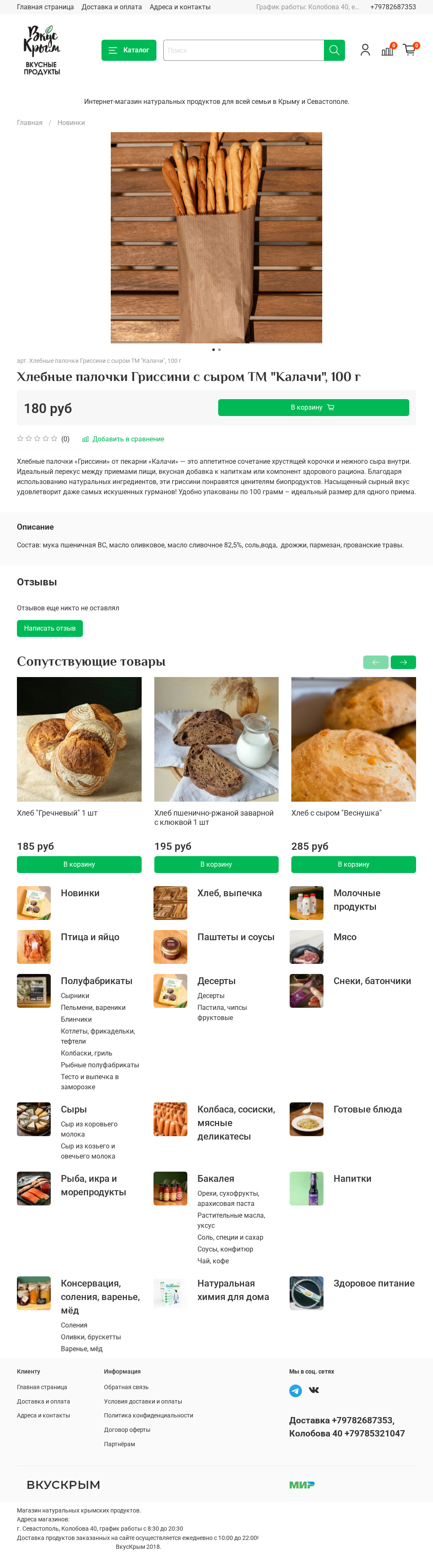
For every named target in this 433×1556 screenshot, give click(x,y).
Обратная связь (126, 1387)
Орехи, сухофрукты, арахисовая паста (228, 1198)
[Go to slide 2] (219, 349)
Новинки (71, 123)
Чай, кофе (213, 1261)
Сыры (74, 1109)
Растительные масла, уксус (231, 1220)
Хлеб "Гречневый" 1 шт (57, 812)
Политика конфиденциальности (148, 1415)
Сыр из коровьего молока (89, 1129)
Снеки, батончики (372, 980)
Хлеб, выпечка (229, 892)
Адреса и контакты (180, 7)
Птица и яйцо (90, 936)
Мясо (345, 936)
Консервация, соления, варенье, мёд (100, 1297)
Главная (30, 123)
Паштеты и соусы (236, 936)
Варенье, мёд (82, 1349)
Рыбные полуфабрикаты (100, 1065)
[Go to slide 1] (213, 349)
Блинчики (76, 1019)
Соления (74, 1325)
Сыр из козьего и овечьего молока (88, 1151)
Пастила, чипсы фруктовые (222, 1013)
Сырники (75, 996)
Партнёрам (119, 1444)
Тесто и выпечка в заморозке (90, 1082)
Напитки (353, 1178)
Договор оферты (127, 1430)
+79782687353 (393, 7)
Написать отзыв (50, 628)
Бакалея (215, 1178)
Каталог (136, 50)
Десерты (216, 980)
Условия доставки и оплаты (143, 1401)
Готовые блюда (368, 1109)
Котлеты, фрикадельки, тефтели (98, 1036)
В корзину (79, 864)
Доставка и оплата (112, 7)
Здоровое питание (374, 1283)
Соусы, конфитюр (225, 1249)
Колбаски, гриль (86, 1053)
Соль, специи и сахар (230, 1237)
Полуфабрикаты (97, 980)
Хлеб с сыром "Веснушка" (336, 812)
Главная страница (45, 7)
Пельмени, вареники (93, 1008)
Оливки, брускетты (91, 1337)
